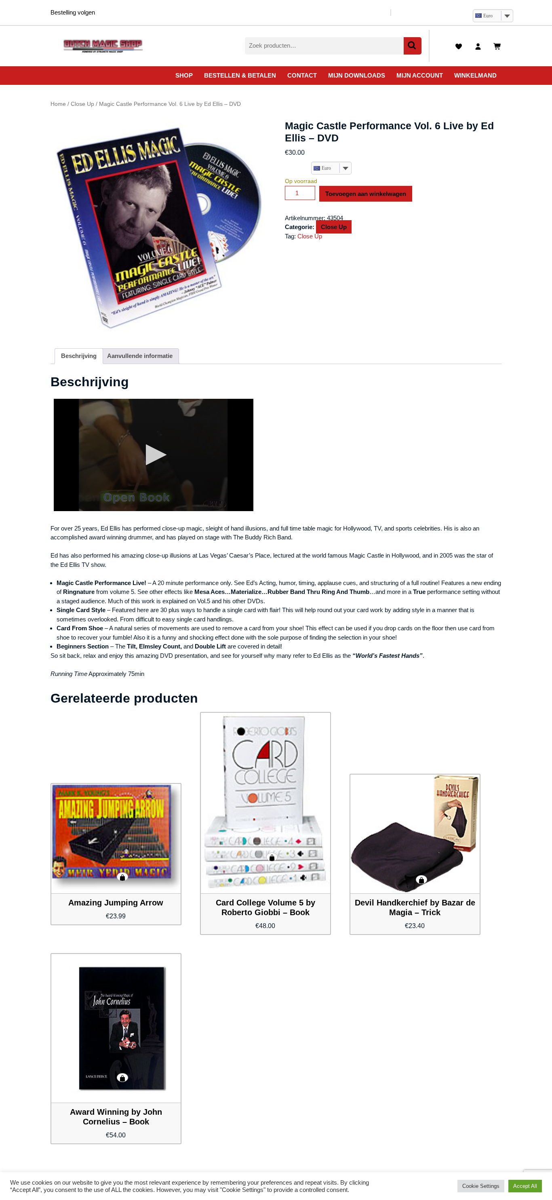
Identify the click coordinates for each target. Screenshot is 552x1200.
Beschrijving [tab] (79, 355)
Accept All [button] (525, 1186)
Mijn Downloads (356, 75)
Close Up (82, 104)
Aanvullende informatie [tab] (140, 355)
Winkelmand (475, 75)
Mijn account (419, 75)
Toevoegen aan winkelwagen (365, 193)
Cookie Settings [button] (480, 1186)
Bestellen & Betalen (240, 75)
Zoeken (412, 46)
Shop (184, 75)
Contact (302, 75)
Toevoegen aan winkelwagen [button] (122, 876)
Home (58, 104)
